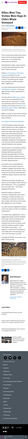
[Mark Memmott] (5, 279)
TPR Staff (5, 405)
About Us (5, 364)
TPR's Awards (6, 415)
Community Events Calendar (10, 418)
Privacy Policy (6, 378)
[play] (2, 437)
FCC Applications (7, 395)
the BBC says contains (18, 97)
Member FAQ (6, 398)
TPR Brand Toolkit (7, 374)
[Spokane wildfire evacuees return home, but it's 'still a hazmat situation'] (7, 339)
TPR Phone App (7, 411)
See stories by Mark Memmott (16, 297)
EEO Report (6, 388)
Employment (6, 371)
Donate (23, 2)
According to (13, 121)
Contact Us (5, 368)
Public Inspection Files (8, 391)
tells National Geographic (9, 89)
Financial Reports (7, 384)
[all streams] (26, 437)
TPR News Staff (7, 408)
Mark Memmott (10, 26)
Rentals (5, 401)
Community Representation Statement (12, 381)
